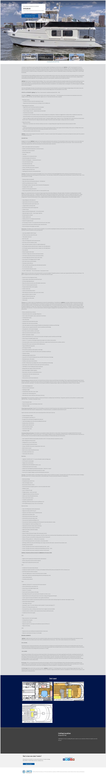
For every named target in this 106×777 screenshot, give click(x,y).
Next (103, 30)
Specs (62, 4)
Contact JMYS (80, 4)
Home (58, 4)
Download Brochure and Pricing (53, 61)
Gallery (67, 4)
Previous (2, 30)
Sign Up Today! (29, 763)
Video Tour (73, 4)
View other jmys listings (30, 15)
